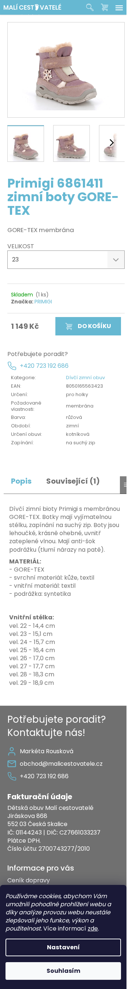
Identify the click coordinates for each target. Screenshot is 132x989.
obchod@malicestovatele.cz (61, 763)
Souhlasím (63, 971)
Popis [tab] (21, 481)
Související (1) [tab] (73, 481)
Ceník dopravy (28, 880)
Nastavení (63, 947)
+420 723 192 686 (44, 366)
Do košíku (94, 326)
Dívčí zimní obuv (85, 377)
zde (93, 928)
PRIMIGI (43, 301)
